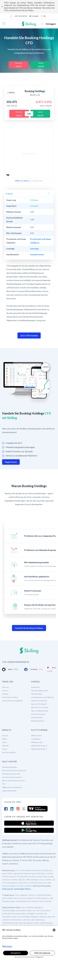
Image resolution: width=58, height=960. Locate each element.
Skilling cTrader (37, 742)
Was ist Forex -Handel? (39, 707)
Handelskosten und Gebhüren (42, 697)
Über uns (5, 687)
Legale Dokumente (9, 791)
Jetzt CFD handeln (29, 335)
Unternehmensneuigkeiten (12, 701)
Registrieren (11, 462)
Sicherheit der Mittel (10, 697)
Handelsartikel (36, 717)
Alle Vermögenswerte (39, 691)
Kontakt (35, 16)
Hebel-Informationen (39, 701)
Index (4, 742)
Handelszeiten (36, 694)
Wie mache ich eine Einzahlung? (14, 770)
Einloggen (51, 23)
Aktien (4, 739)
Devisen (5, 736)
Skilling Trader (36, 736)
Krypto (4, 749)
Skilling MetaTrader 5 (39, 749)
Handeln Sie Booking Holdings (29, 628)
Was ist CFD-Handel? (39, 704)
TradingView (36, 739)
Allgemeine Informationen (12, 787)
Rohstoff (5, 746)
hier (50, 901)
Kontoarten (35, 687)
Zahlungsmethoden (9, 767)
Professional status (38, 714)
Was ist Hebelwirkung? (39, 711)
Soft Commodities (9, 752)
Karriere (5, 691)
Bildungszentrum (37, 721)
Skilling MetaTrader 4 (39, 746)
